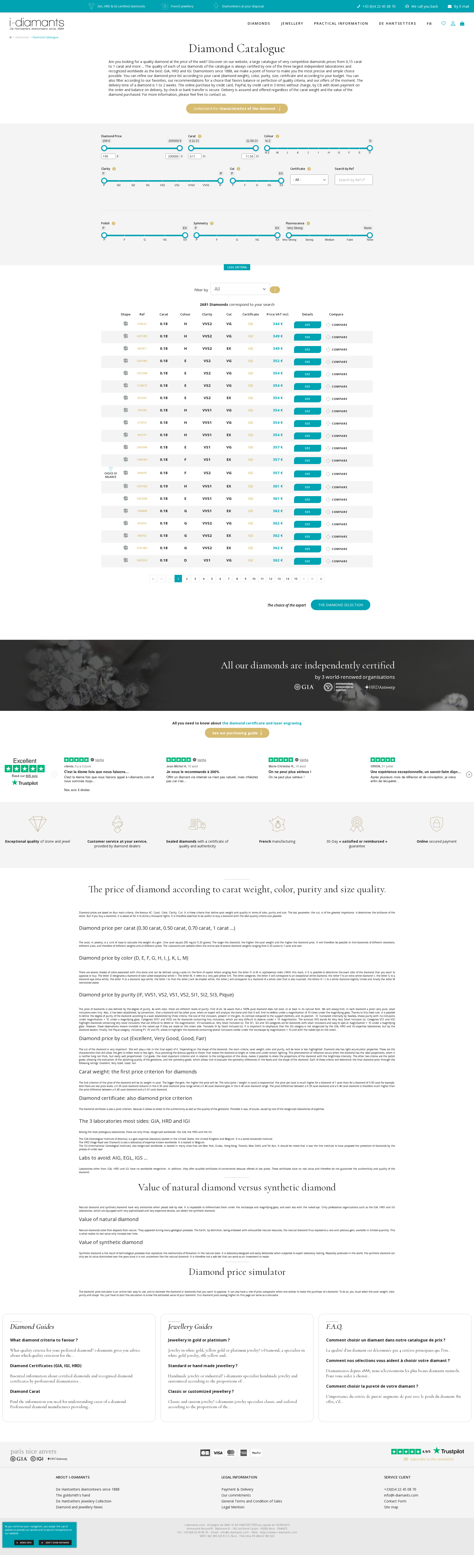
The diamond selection (340, 605)
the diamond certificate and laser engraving (262, 723)
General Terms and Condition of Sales (251, 1501)
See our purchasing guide (235, 733)
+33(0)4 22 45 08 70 (400, 1489)
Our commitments (236, 1495)
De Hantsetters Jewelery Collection (83, 1501)
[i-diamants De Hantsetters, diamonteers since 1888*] (39, 23)
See (307, 325)
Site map (391, 1507)
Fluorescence (295, 223)
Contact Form (395, 1501)
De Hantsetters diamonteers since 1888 (87, 1489)
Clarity (105, 169)
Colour (269, 136)
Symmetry (201, 223)
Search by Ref (344, 169)
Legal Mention (232, 1507)
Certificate (297, 169)
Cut (232, 169)
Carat (192, 136)
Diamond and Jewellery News (79, 1507)
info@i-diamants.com (401, 1495)
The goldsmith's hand (73, 1495)
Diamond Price (111, 136)
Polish (105, 223)
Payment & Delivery (237, 1489)
